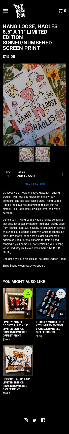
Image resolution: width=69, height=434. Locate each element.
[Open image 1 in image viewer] (34, 105)
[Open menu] (5, 11)
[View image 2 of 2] (42, 154)
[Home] (19, 11)
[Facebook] (43, 420)
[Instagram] (25, 420)
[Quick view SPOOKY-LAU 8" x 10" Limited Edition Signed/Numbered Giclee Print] (28, 371)
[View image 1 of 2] (26, 154)
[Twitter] (34, 420)
